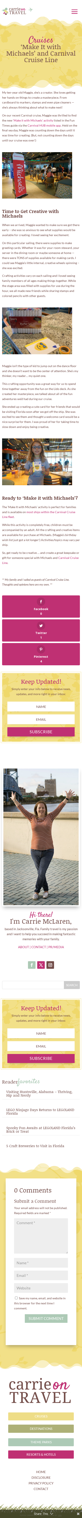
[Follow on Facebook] (32, 965)
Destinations (41, 1428)
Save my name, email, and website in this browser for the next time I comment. (40, 1303)
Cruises (41, 40)
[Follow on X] (41, 965)
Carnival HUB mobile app (44, 125)
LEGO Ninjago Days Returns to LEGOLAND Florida (40, 1111)
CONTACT (38, 947)
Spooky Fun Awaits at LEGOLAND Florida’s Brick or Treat (40, 1129)
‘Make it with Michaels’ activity (33, 120)
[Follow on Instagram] (50, 965)
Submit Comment (46, 1318)
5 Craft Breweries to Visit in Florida (35, 1145)
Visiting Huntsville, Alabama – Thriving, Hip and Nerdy (39, 1093)
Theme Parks (41, 1442)
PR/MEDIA (56, 947)
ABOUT (23, 947)
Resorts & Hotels (41, 1454)
